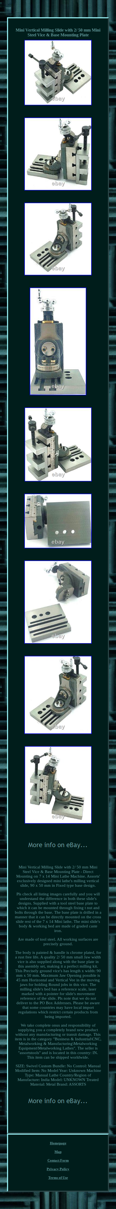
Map (58, 1152)
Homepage (58, 1143)
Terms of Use (58, 1178)
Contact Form (58, 1160)
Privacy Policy (58, 1169)
